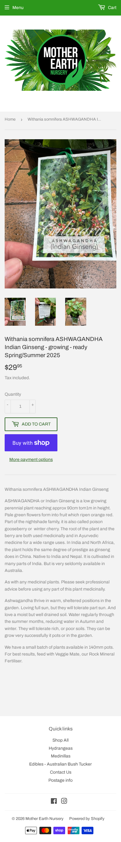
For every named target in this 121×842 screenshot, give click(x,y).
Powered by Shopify (87, 819)
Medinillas (60, 756)
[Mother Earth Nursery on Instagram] (64, 802)
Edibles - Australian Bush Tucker (60, 764)
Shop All (60, 740)
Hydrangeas (61, 748)
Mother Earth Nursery (44, 819)
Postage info (60, 780)
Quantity (13, 394)
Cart (111, 7)
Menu (18, 7)
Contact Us (60, 772)
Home (10, 119)
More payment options (31, 459)
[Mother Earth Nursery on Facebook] (54, 802)
